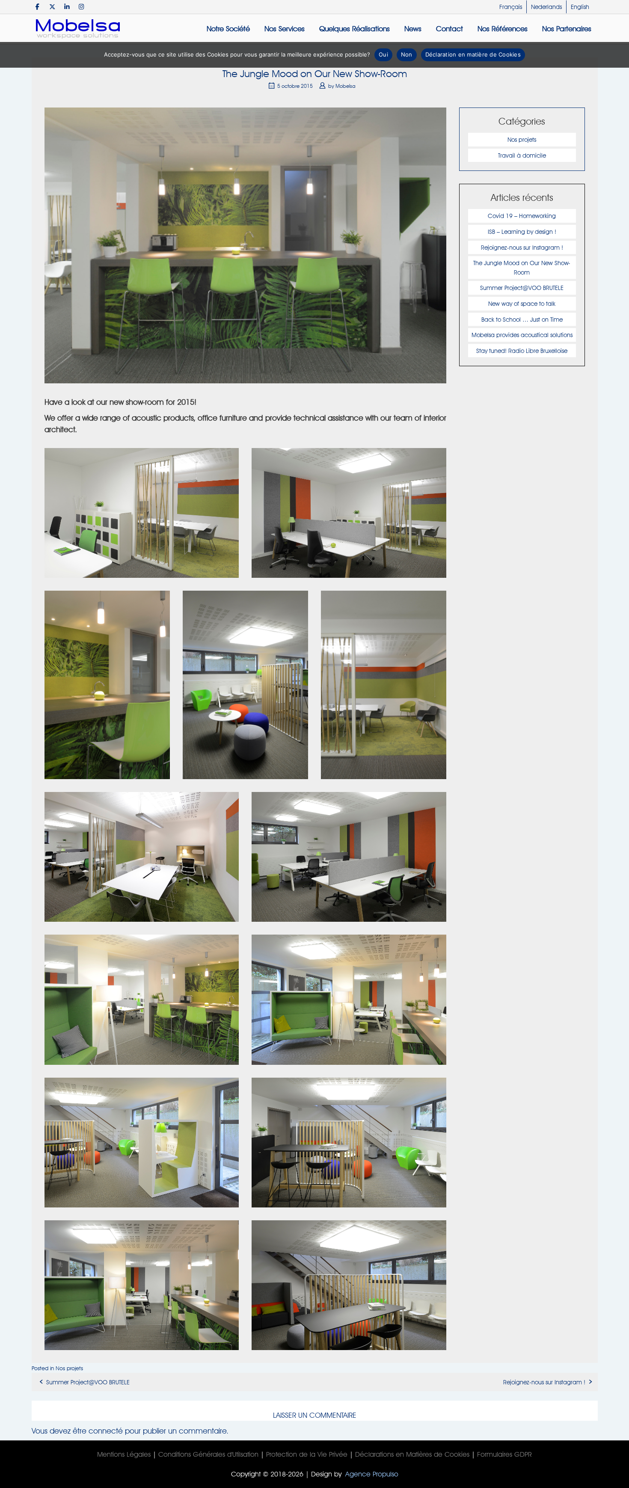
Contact (449, 28)
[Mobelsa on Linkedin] (67, 6)
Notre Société (228, 28)
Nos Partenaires (566, 28)
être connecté (98, 1430)
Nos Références (503, 28)
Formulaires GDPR (504, 1454)
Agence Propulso (371, 1474)
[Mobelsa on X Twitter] (52, 6)
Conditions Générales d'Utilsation (208, 1454)
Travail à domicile (522, 155)
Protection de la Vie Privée (306, 1454)
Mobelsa (345, 86)
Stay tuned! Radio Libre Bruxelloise (521, 350)
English (580, 6)
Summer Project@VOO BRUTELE (522, 287)
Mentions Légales (124, 1454)
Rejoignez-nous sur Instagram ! (522, 247)
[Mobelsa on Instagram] (81, 6)
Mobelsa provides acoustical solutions (522, 334)
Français (510, 6)
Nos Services (284, 28)
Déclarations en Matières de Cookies (412, 1454)
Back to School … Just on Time (522, 319)
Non (406, 54)
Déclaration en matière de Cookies (473, 54)
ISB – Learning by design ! (522, 231)
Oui (383, 54)
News (412, 28)
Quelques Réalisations (354, 28)
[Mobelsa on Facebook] (38, 6)
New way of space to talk (521, 303)
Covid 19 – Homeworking (522, 215)
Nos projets (521, 139)
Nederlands (546, 6)
